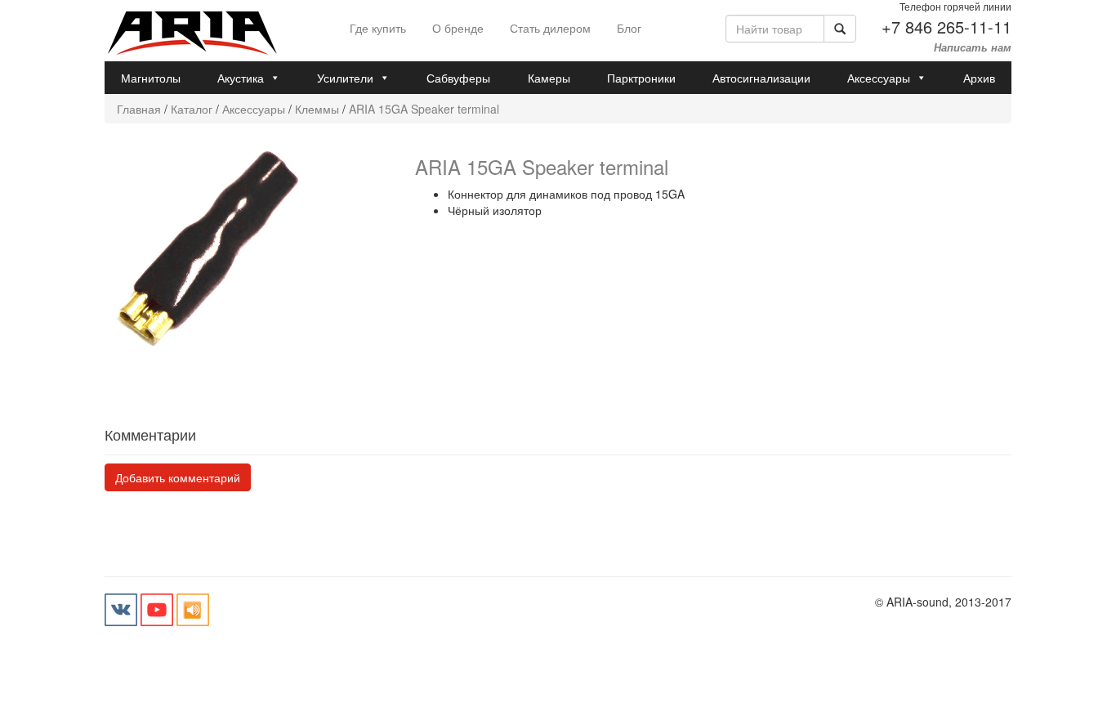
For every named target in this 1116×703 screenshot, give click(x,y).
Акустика (240, 77)
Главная (139, 109)
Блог (629, 28)
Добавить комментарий (177, 477)
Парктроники (641, 77)
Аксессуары (878, 77)
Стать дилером (550, 28)
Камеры (549, 77)
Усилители (345, 77)
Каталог (191, 109)
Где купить (378, 28)
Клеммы (317, 109)
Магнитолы (151, 77)
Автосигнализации (761, 77)
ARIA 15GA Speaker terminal (424, 109)
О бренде (458, 28)
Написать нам (972, 47)
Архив (979, 77)
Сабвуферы (458, 77)
